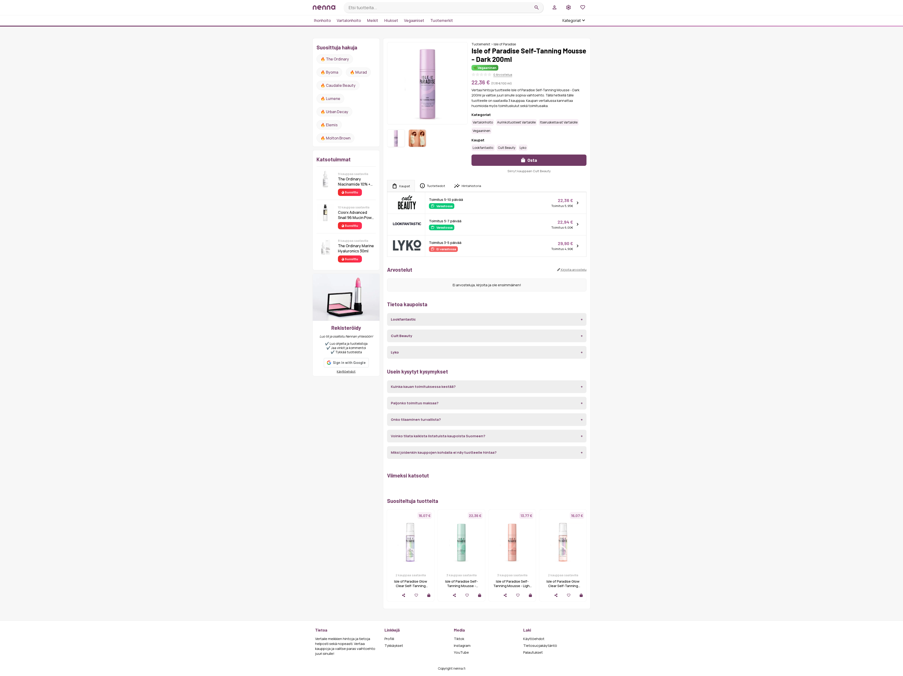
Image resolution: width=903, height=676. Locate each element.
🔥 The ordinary (335, 59)
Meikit (372, 20)
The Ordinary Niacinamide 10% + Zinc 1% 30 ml (354, 181)
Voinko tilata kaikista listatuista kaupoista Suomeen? (438, 435)
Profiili (389, 638)
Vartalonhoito (349, 20)
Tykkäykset (393, 645)
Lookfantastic (483, 148)
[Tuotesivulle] (429, 595)
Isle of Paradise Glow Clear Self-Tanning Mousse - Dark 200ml (410, 585)
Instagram (462, 645)
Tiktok (459, 638)
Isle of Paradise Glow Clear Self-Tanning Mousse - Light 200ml (563, 585)
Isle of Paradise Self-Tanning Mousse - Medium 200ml (461, 585)
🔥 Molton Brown (335, 138)
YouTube (461, 652)
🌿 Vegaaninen (484, 68)
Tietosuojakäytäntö (540, 645)
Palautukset (533, 652)
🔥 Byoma (329, 72)
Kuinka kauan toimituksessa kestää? (423, 386)
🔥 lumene (330, 98)
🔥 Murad (358, 72)
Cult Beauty (506, 148)
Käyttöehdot (346, 371)
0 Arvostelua (502, 74)
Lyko (523, 148)
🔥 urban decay (334, 111)
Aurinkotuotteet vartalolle (516, 122)
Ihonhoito (322, 20)
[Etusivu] (326, 7)
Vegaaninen (481, 131)
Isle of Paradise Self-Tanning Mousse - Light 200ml (512, 585)
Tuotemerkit (441, 20)
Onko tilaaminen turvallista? (416, 419)
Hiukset (391, 20)
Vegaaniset (414, 20)
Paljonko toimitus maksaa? (415, 403)
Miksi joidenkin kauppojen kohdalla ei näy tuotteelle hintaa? (444, 452)
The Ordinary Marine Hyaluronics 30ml (356, 248)
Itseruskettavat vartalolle (559, 122)
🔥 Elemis (329, 124)
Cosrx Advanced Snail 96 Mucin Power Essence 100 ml (356, 215)
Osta (532, 160)
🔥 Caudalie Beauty (338, 85)
